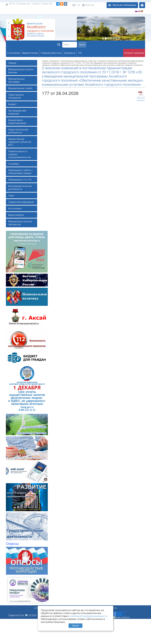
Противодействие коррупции (17, 112)
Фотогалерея (15, 208)
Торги (11, 195)
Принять (75, 626)
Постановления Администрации (74, 61)
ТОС (115, 608)
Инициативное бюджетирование (17, 121)
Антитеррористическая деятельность (20, 187)
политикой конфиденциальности (88, 616)
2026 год (92, 61)
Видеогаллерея (16, 214)
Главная (12, 62)
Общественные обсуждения (16, 96)
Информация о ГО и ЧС (20, 179)
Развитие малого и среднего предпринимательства (19, 154)
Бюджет (12, 104)
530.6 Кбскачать (141, 98)
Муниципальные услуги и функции (20, 71)
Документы (55, 61)
